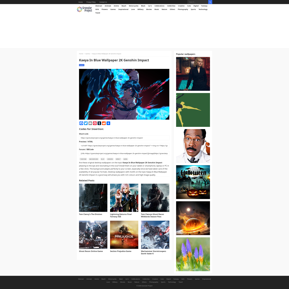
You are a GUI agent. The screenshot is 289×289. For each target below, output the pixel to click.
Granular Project (147, 286)
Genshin (110, 159)
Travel (97, 13)
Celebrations (159, 6)
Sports (193, 9)
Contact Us (103, 2)
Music (156, 9)
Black (143, 6)
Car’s (150, 6)
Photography (183, 9)
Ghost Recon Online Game (91, 251)
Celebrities (171, 6)
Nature (164, 9)
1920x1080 (83, 159)
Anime (116, 6)
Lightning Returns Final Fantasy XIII (121, 215)
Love (133, 9)
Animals (108, 6)
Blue (102, 159)
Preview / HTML (86, 141)
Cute (189, 6)
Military (140, 9)
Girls (97, 9)
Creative (181, 6)
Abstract (98, 6)
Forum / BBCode (86, 149)
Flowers (105, 9)
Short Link (83, 134)
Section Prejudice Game (120, 251)
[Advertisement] (144, 31)
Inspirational (123, 9)
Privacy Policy (91, 2)
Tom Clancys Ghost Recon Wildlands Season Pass (152, 215)
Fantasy (204, 6)
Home (80, 2)
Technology (203, 9)
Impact (118, 159)
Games (113, 9)
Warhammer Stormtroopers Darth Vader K (153, 252)
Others (172, 9)
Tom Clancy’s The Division (90, 214)
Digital (196, 6)
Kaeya (125, 159)
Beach (124, 6)
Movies (149, 9)
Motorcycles (133, 6)
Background (93, 159)
